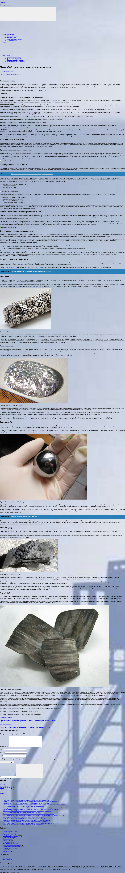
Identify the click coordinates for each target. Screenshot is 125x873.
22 (11, 788)
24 (1, 789)
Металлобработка (8, 34)
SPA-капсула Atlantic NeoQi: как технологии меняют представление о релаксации (27, 811)
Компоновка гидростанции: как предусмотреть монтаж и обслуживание (24, 806)
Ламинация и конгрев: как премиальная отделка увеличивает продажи (23, 817)
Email (2, 752)
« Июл (2, 793)
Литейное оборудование (14, 58)
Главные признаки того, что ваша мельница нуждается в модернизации (24, 818)
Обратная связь (7, 859)
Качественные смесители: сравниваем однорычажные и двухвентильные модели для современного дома (33, 815)
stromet (8, 74)
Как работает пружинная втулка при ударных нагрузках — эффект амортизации (26, 820)
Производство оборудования (15, 60)
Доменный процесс (12, 36)
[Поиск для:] (8, 777)
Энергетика (6, 63)
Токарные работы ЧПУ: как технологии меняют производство (21, 812)
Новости (5, 42)
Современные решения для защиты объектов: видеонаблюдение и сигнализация (26, 803)
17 (1, 788)
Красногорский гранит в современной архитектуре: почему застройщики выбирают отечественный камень (34, 804)
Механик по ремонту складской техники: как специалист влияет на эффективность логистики (30, 823)
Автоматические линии (14, 57)
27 (7, 789)
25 (3, 789)
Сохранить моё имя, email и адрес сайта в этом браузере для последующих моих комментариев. (29, 759)
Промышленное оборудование (15, 61)
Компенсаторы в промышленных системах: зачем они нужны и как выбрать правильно (28, 814)
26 (5, 789)
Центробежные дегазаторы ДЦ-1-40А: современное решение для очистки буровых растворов (30, 809)
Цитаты (5, 849)
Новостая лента (7, 839)
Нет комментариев (16, 74)
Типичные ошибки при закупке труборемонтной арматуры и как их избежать (26, 800)
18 (3, 788)
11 (3, 786)
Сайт (1, 755)
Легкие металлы (11, 37)
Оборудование (7, 55)
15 (11, 786)
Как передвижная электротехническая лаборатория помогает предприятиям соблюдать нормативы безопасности (36, 808)
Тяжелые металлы (12, 40)
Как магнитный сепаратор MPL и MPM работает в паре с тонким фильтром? (25, 821)
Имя (1, 749)
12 (5, 786)
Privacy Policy (7, 858)
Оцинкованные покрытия (14, 39)
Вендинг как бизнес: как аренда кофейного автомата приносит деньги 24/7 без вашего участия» (31, 801)
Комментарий (4, 746)
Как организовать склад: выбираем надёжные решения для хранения (23, 824)
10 (1, 786)
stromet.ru (2, 2)
